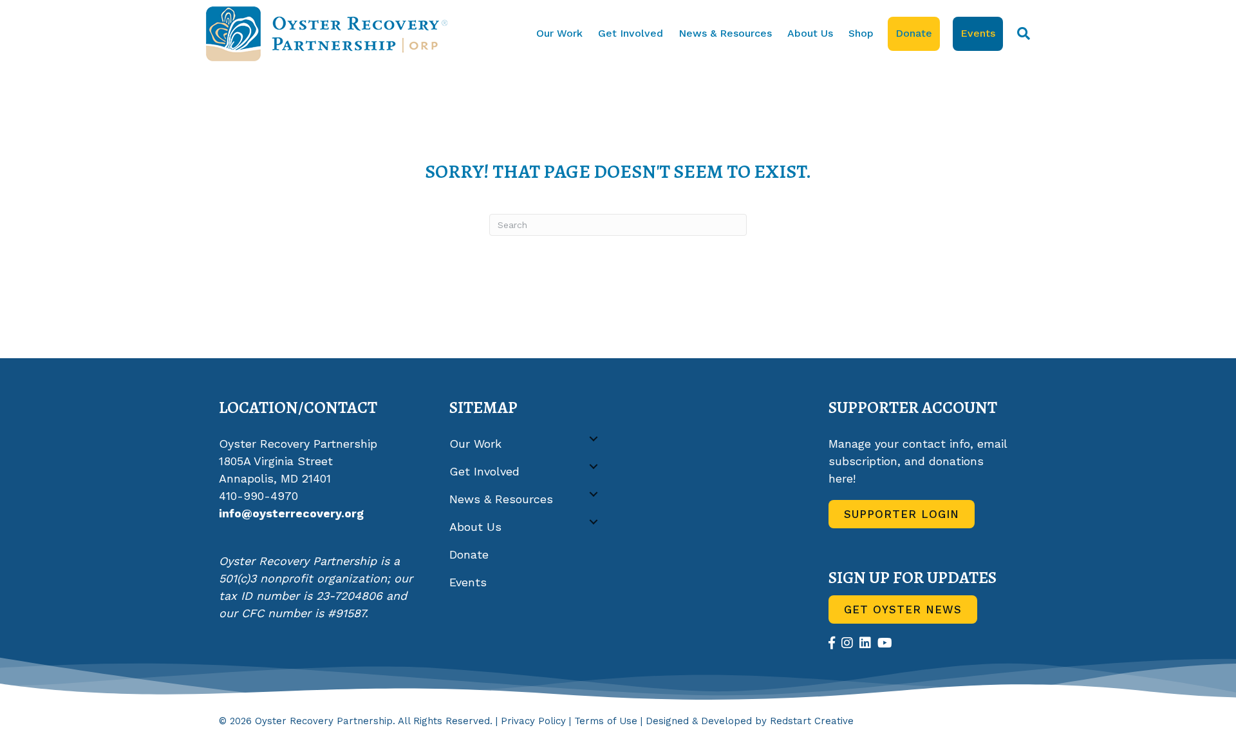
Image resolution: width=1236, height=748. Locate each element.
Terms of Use (605, 721)
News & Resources (725, 33)
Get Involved (630, 33)
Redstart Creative (812, 721)
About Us (810, 33)
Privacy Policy (533, 721)
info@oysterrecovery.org (291, 513)
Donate (913, 33)
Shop (861, 33)
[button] (593, 438)
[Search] (1019, 33)
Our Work (559, 33)
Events (977, 33)
